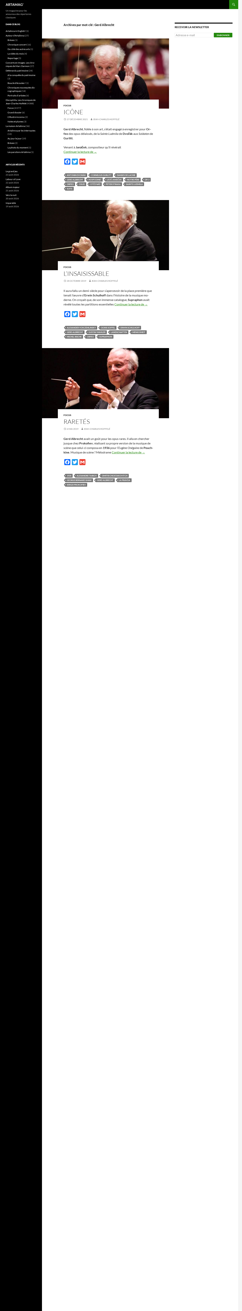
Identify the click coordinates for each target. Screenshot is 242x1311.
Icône (73, 112)
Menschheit (138, 332)
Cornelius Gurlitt (101, 175)
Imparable (11, 203)
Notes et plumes (15, 121)
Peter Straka (113, 184)
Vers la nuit (11, 195)
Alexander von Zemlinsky (81, 327)
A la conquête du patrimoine (21, 75)
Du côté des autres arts (19, 49)
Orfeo (70, 184)
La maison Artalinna (15, 126)
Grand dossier (15, 112)
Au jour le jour (15, 138)
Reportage (13, 58)
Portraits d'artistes (17, 95)
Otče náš (95, 184)
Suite (69, 188)
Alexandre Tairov (87, 475)
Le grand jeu (12, 171)
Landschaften (119, 332)
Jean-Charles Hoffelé (106, 119)
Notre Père (133, 179)
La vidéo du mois (16, 53)
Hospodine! (94, 179)
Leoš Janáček (114, 179)
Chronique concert (17, 44)
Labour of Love (13, 179)
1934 (69, 475)
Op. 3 (147, 179)
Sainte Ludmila (134, 184)
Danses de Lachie (126, 175)
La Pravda (124, 480)
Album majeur (13, 187)
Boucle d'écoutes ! (17, 83)
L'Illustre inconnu (16, 117)
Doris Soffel (108, 327)
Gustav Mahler (96, 332)
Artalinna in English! (16, 31)
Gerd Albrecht (75, 179)
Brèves (11, 40)
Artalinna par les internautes (21, 130)
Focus (67, 105)
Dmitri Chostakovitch (114, 475)
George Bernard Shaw (79, 480)
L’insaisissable (86, 273)
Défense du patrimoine (17, 70)
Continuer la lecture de (80, 151)
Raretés (77, 421)
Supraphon (105, 336)
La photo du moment (18, 147)
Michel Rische (74, 336)
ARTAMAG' (14, 4)
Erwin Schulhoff (130, 327)
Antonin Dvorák (76, 175)
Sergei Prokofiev (76, 484)
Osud (82, 184)
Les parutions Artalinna (19, 152)
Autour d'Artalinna (15, 35)
